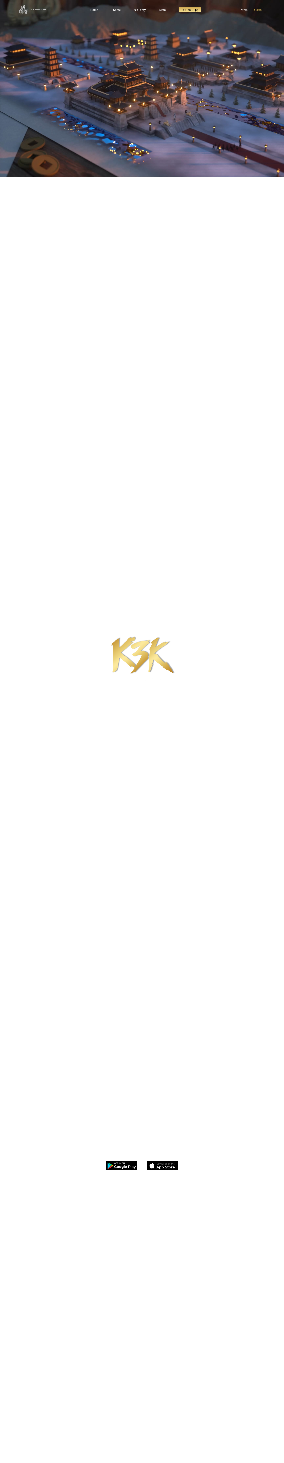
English (257, 9)
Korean (245, 9)
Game (117, 9)
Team (162, 9)
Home (94, 9)
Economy (139, 9)
